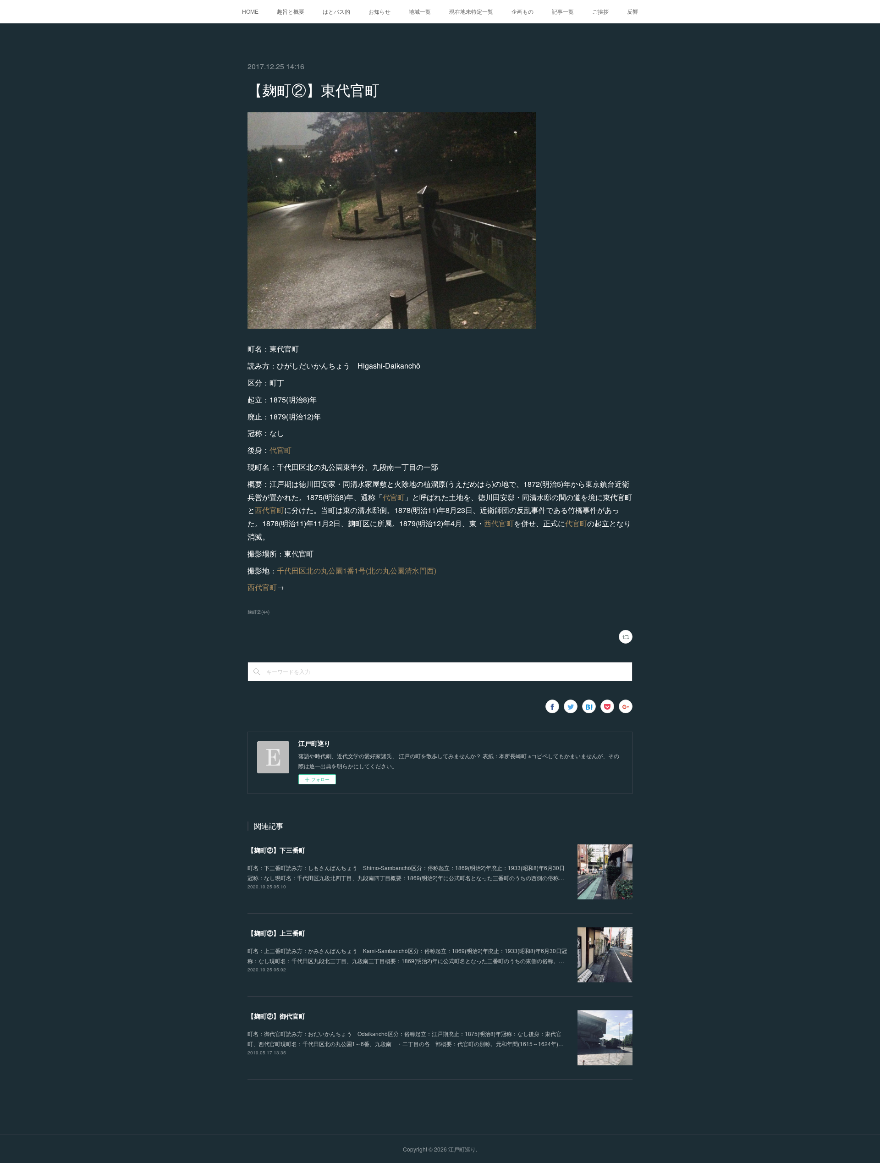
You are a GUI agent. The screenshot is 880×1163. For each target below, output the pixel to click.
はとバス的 (336, 11)
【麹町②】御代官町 (276, 1015)
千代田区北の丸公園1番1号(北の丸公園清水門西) (356, 570)
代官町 (281, 450)
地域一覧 (420, 11)
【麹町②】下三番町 (276, 849)
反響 (632, 11)
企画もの (523, 11)
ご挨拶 (600, 11)
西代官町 (269, 510)
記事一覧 (563, 11)
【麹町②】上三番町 (276, 932)
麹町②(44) (259, 612)
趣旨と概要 (290, 11)
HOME (250, 11)
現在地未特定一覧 (471, 11)
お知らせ (379, 11)
